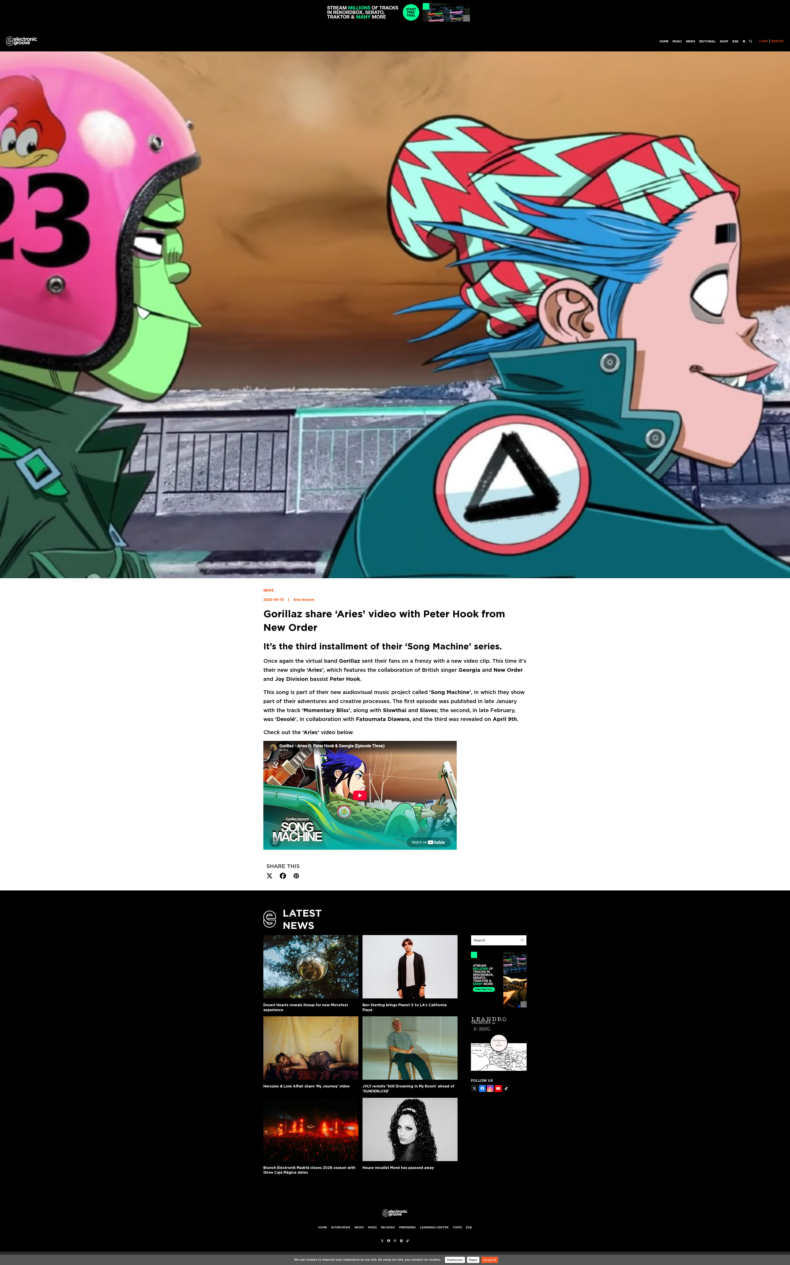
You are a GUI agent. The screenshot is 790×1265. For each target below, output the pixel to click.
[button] (750, 41)
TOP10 (457, 1227)
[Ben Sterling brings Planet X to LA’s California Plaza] (410, 966)
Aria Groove (303, 600)
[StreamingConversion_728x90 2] (395, 20)
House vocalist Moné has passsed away (398, 1167)
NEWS (268, 590)
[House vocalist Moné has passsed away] (410, 1129)
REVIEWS (388, 1227)
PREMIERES (407, 1227)
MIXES (372, 1227)
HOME (322, 1227)
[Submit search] (522, 940)
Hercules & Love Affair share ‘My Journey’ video (306, 1086)
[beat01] (499, 1006)
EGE (469, 1227)
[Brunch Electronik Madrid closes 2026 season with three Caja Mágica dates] (310, 1129)
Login (763, 41)
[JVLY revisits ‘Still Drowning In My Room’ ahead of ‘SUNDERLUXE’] (410, 1048)
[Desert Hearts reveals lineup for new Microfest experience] (310, 966)
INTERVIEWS (340, 1227)
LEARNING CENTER (434, 1227)
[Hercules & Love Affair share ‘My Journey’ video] (310, 1048)
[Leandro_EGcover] (499, 1070)
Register (777, 41)
